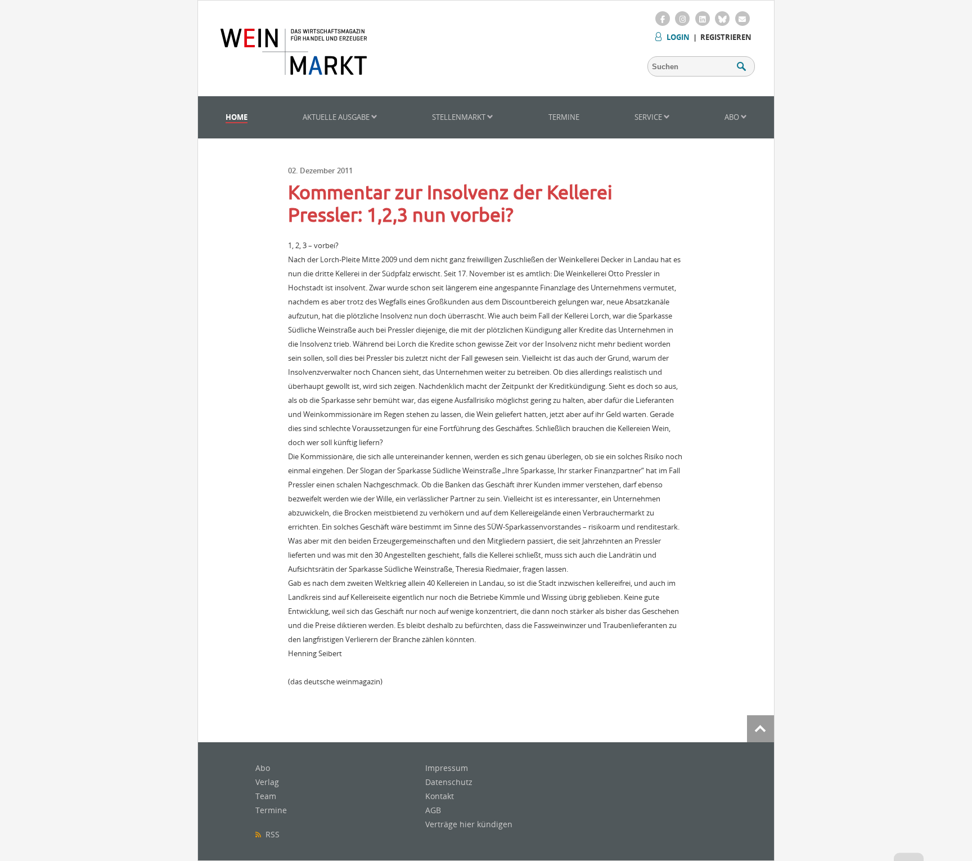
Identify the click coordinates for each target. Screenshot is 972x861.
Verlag (267, 782)
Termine (563, 117)
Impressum (446, 768)
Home (237, 117)
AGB (433, 810)
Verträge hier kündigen (468, 824)
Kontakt (439, 796)
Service (649, 117)
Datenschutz (448, 782)
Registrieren (726, 37)
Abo (732, 117)
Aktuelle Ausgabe (337, 117)
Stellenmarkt (459, 117)
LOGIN (678, 37)
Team (265, 796)
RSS (270, 834)
